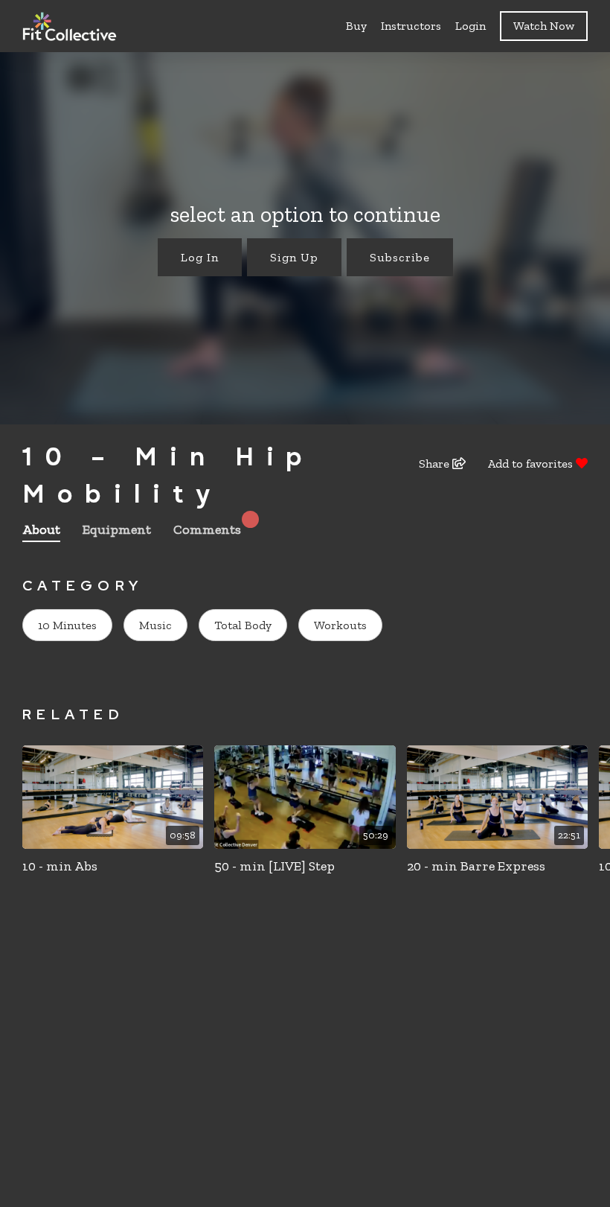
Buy (356, 26)
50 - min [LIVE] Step (274, 866)
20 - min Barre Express (476, 866)
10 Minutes (67, 625)
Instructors (411, 26)
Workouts (340, 625)
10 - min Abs (59, 866)
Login (470, 26)
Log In (200, 257)
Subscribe (400, 257)
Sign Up (294, 257)
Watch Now (543, 26)
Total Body (243, 625)
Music (155, 625)
